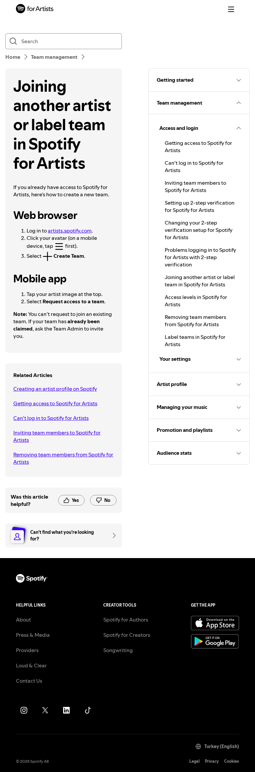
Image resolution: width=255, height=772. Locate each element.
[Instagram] (24, 710)
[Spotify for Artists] (35, 9)
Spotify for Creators (126, 634)
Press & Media (33, 634)
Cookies (231, 761)
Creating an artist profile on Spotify (55, 388)
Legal (194, 761)
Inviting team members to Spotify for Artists (57, 436)
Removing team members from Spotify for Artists (63, 458)
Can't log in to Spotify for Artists (51, 418)
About (23, 619)
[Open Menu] (231, 9)
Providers (27, 650)
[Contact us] (112, 535)
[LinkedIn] (66, 710)
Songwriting (118, 650)
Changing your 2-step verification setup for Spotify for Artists (198, 230)
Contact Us (29, 680)
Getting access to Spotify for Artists (55, 403)
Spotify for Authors (125, 619)
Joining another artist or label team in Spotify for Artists (200, 280)
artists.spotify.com (70, 230)
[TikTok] (88, 710)
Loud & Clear (31, 665)
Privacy (212, 761)
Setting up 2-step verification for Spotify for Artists (199, 206)
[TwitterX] (45, 710)
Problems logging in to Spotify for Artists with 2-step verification (200, 257)
